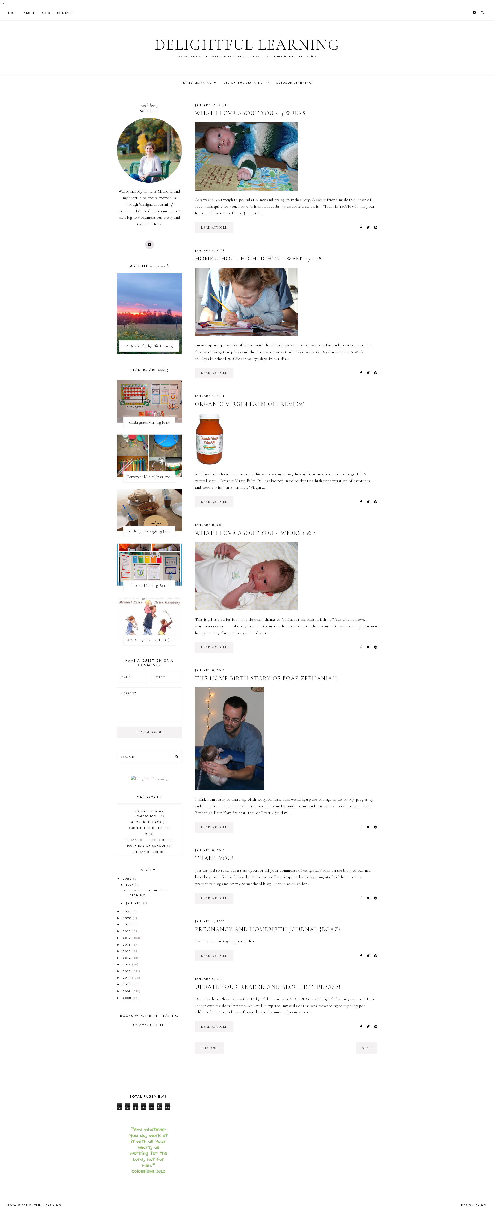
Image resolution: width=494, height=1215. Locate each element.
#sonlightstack (148, 822)
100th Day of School (149, 846)
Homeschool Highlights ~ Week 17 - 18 (258, 258)
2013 (127, 964)
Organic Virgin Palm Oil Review (250, 404)
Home (12, 13)
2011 (127, 978)
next (367, 1048)
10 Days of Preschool (149, 840)
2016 (127, 944)
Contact (65, 13)
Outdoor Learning (294, 83)
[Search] (177, 757)
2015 (127, 951)
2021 (128, 911)
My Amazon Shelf (149, 1025)
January (134, 903)
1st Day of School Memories (149, 854)
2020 (128, 918)
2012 (128, 971)
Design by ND (473, 1205)
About (29, 13)
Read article (214, 227)
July (130, 884)
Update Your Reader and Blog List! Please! (268, 987)
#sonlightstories (149, 828)
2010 (127, 984)
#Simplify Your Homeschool (149, 813)
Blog (45, 13)
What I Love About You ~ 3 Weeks (250, 113)
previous (210, 1048)
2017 (127, 938)
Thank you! (214, 858)
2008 (128, 998)
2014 (127, 958)
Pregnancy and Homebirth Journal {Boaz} (268, 929)
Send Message (149, 732)
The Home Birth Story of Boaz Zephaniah (266, 678)
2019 (127, 924)
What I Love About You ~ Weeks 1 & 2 (255, 533)
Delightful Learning (247, 45)
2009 (128, 991)
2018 (128, 931)
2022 (128, 879)
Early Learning (197, 83)
